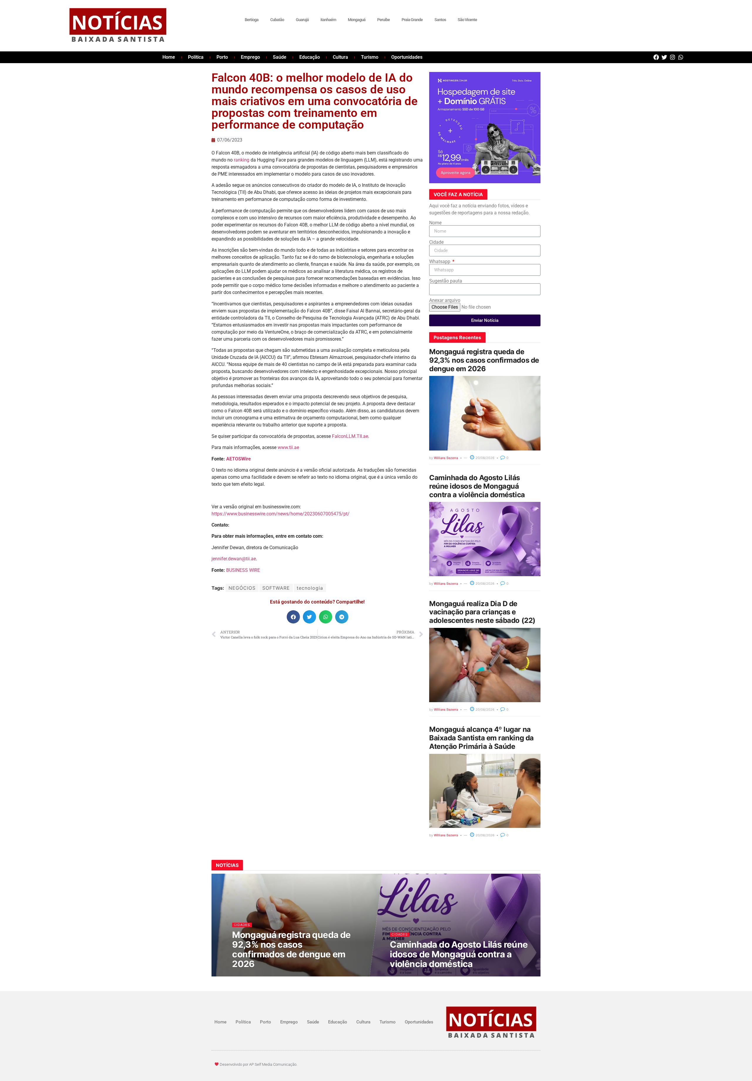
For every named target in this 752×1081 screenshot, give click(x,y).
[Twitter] (664, 57)
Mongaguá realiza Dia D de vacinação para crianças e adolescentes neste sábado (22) (482, 612)
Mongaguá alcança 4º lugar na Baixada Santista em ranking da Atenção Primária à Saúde (481, 738)
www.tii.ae (288, 447)
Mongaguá (356, 19)
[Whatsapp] (681, 57)
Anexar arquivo (444, 300)
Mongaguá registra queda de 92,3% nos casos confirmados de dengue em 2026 (484, 360)
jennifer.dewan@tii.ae (234, 558)
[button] (293, 616)
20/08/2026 (484, 458)
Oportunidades (406, 57)
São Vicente (467, 19)
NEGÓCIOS (242, 588)
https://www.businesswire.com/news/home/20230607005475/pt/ (281, 514)
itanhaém (328, 19)
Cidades (242, 924)
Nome (435, 223)
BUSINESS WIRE (243, 570)
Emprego (250, 57)
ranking (241, 160)
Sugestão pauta (445, 281)
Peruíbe (383, 19)
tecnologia (310, 588)
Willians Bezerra (446, 458)
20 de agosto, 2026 (252, 975)
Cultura (340, 57)
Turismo (369, 57)
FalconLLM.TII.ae (350, 436)
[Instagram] (672, 57)
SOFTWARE (276, 588)
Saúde (279, 57)
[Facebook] (656, 57)
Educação (309, 57)
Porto (222, 57)
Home (168, 57)
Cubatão (277, 19)
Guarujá (302, 19)
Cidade (436, 242)
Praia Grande (412, 19)
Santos (440, 19)
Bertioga (251, 19)
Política (196, 57)
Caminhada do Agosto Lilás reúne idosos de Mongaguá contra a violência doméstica (477, 486)
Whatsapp (440, 261)
